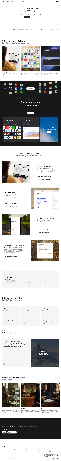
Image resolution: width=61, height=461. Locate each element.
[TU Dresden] (11, 137)
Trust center (11, 458)
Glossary (38, 451)
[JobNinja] (16, 134)
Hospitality (23, 408)
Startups (3, 408)
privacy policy (55, 455)
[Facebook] (8, 127)
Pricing (23, 1)
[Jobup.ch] (11, 127)
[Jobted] (14, 137)
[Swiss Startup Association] (2, 29)
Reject (54, 458)
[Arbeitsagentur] (3, 134)
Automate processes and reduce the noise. (49, 72)
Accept (57, 458)
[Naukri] (7, 137)
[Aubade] (8, 29)
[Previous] (55, 41)
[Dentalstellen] (5, 130)
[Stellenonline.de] (12, 130)
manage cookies (46, 456)
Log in (53, 1)
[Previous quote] (54, 364)
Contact (26, 451)
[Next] (58, 41)
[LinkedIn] (18, 127)
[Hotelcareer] (6, 134)
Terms (50, 449)
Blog (38, 447)
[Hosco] (9, 130)
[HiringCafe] (19, 134)
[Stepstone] (13, 134)
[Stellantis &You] (52, 29)
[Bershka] (36, 29)
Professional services (45, 408)
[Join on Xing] (4, 446)
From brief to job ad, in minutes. (7, 72)
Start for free (30, 112)
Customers (27, 447)
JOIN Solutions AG (6, 458)
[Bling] (21, 29)
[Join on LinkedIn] (2, 446)
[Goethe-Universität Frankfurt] (4, 137)
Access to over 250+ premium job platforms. (29, 72)
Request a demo (13, 432)
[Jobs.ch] (5, 127)
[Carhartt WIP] (44, 29)
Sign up (57, 1)
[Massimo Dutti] (15, 29)
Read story (5, 323)
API (14, 449)
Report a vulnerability (16, 458)
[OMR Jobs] (9, 134)
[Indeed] (14, 127)
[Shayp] (30, 29)
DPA (50, 451)
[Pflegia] (25, 29)
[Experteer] (15, 130)
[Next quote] (57, 364)
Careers (26, 449)
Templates (39, 449)
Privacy (50, 447)
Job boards (15, 447)
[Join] (3, 1)
